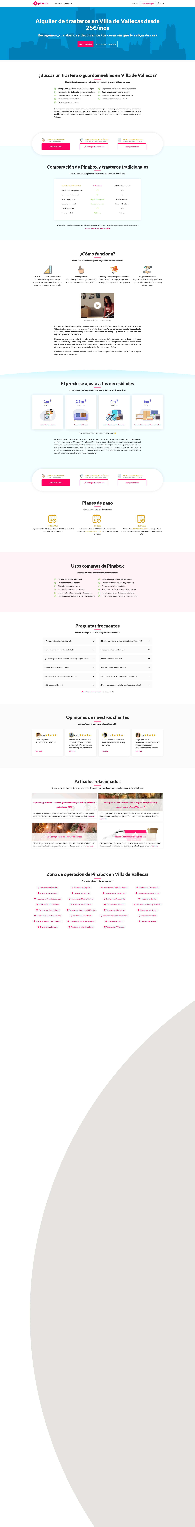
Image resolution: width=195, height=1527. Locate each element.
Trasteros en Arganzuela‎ (115, 899)
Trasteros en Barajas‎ (148, 899)
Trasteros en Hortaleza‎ (115, 910)
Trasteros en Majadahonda (148, 893)
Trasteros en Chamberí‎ (115, 904)
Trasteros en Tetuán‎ (115, 921)
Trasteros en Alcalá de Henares (115, 887)
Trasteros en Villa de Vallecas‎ (81, 927)
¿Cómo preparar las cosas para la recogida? (97, 228)
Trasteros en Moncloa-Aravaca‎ (48, 916)
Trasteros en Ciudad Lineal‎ (48, 910)
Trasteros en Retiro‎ (148, 916)
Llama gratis (106, 44)
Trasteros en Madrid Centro (82, 899)
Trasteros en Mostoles (48, 893)
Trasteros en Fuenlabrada (148, 887)
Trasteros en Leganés (81, 887)
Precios (135, 3)
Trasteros (58, 3)
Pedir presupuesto (132, 146)
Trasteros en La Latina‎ (148, 910)
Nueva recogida (148, 3)
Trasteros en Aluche (82, 893)
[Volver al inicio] (42, 3)
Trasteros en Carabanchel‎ (115, 893)
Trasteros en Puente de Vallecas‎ (115, 916)
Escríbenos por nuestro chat (92, 692)
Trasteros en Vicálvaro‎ (48, 927)
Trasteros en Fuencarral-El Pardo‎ (82, 910)
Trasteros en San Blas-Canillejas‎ (81, 921)
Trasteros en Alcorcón (48, 887)
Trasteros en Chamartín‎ (82, 904)
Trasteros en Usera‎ (148, 921)
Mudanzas (68, 3)
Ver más (39, 751)
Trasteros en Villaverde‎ (115, 927)
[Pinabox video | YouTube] (97, 305)
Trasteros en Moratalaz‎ (81, 916)
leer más (91, 816)
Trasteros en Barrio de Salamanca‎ (49, 921)
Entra (162, 3)
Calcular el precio (56, 146)
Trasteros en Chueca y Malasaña (148, 904)
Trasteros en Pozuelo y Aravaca (48, 899)
